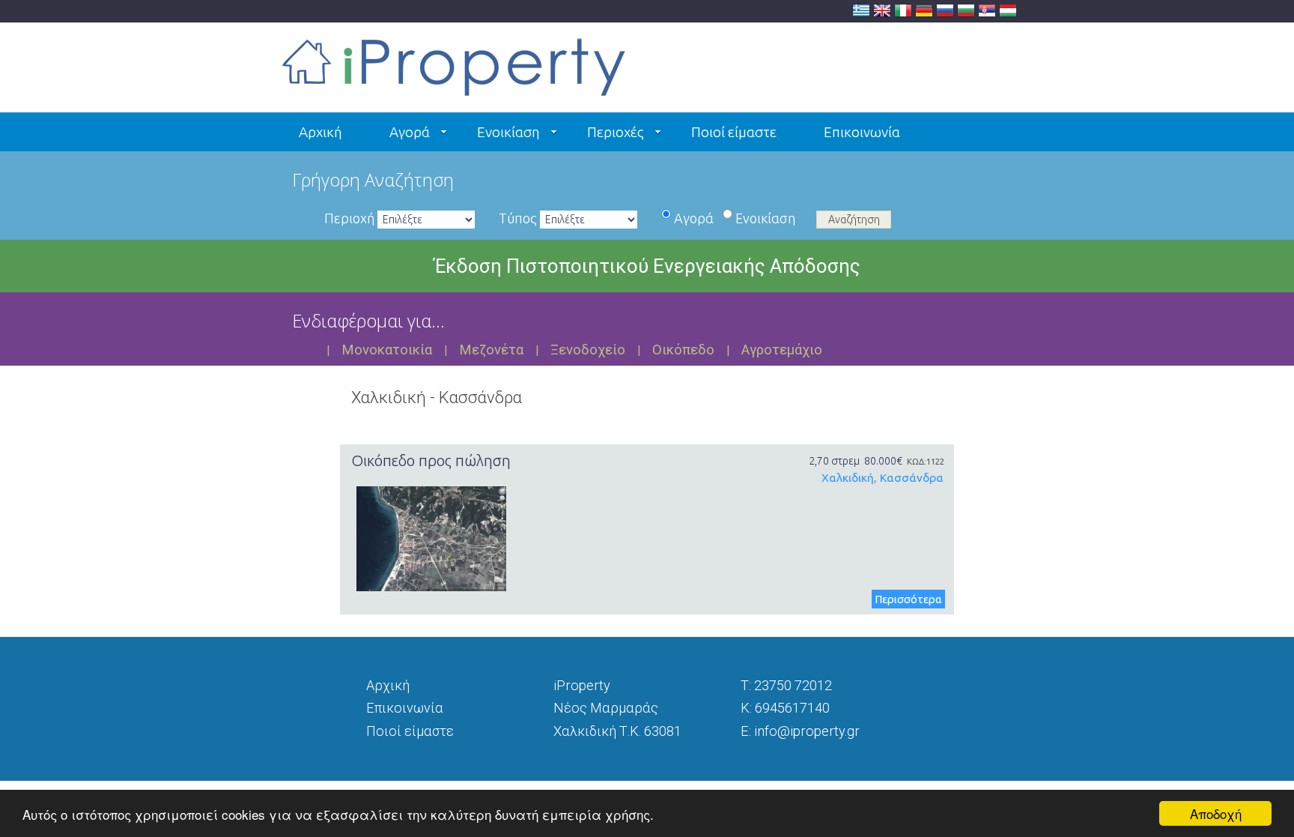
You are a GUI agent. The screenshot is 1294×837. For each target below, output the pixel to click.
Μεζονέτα (491, 350)
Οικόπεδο (683, 350)
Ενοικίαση (508, 132)
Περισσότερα (908, 599)
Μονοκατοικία (386, 350)
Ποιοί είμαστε (734, 132)
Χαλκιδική (847, 477)
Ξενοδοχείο (587, 350)
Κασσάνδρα (912, 477)
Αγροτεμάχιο (781, 350)
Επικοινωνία (862, 132)
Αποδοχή (1216, 813)
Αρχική (320, 132)
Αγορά (409, 132)
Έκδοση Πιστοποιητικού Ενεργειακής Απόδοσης (647, 266)
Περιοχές (615, 132)
